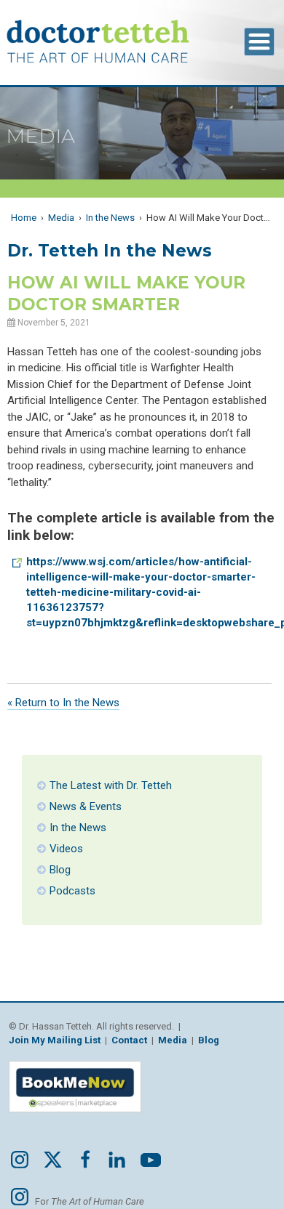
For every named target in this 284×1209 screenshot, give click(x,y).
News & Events (86, 806)
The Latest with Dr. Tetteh (111, 785)
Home (23, 217)
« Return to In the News (63, 702)
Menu (259, 42)
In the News (110, 217)
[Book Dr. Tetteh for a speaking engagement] (75, 1116)
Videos (66, 848)
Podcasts (72, 890)
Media (61, 217)
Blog (60, 869)
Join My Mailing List (54, 1040)
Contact (129, 1040)
